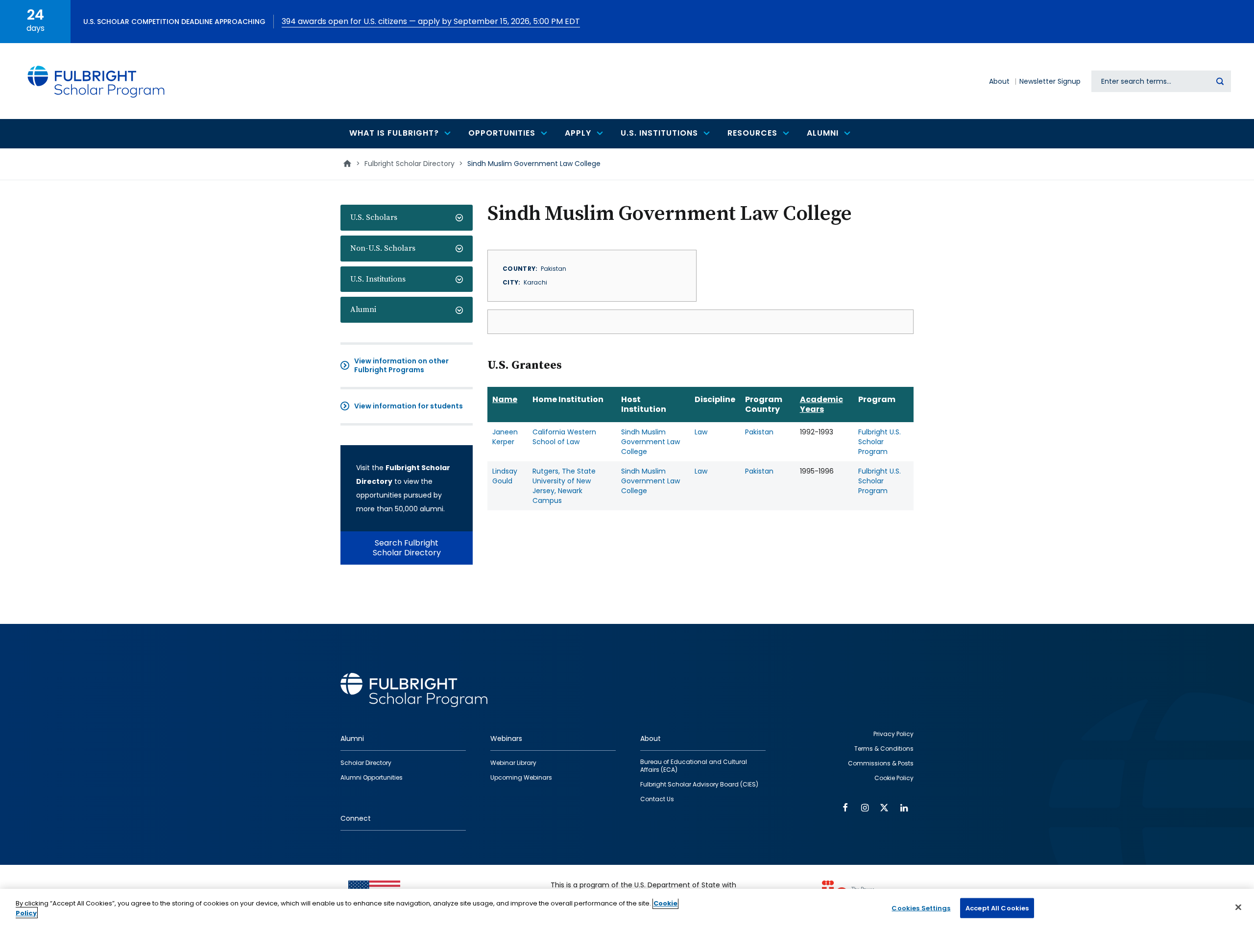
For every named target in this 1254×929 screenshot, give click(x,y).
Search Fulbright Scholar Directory (407, 547)
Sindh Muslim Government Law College (650, 441)
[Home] (96, 81)
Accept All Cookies (997, 908)
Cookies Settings (921, 908)
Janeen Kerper (505, 437)
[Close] (1238, 907)
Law (701, 432)
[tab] (406, 218)
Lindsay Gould (504, 476)
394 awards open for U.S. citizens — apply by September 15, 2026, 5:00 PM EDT (431, 21)
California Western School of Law (564, 437)
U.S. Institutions (378, 279)
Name (504, 399)
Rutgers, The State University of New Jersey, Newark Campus (564, 485)
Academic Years (821, 404)
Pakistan (759, 432)
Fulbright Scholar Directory (409, 163)
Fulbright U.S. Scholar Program (879, 441)
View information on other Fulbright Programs (401, 365)
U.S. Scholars (373, 217)
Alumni (363, 309)
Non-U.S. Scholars (382, 248)
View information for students (408, 406)
